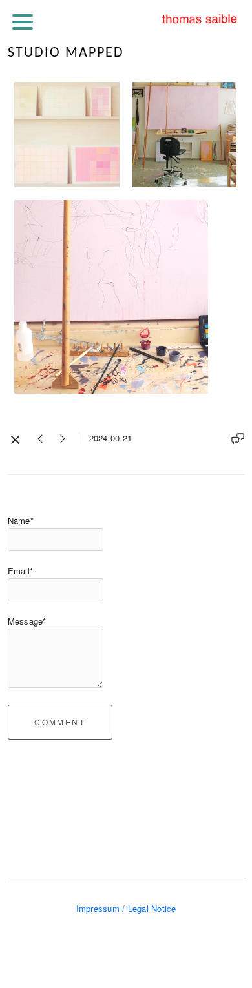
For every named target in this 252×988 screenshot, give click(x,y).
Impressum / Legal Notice (126, 908)
